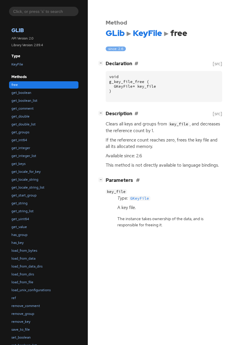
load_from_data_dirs (26, 266)
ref (13, 298)
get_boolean (21, 92)
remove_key (20, 321)
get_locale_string (24, 179)
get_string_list (22, 211)
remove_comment (25, 305)
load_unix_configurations (31, 290)
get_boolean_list (24, 100)
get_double (20, 116)
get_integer (20, 148)
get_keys (18, 163)
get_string (19, 203)
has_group (19, 234)
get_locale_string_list (27, 187)
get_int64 (19, 140)
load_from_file (22, 282)
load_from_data (23, 258)
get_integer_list (23, 155)
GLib (17, 30)
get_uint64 (20, 219)
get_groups (20, 132)
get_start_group (24, 195)
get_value (19, 227)
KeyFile (17, 64)
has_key (17, 242)
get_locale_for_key (26, 171)
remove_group (22, 313)
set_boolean (21, 337)
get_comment (22, 108)
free (14, 84)
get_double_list (23, 124)
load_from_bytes (24, 250)
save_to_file (20, 329)
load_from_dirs (22, 274)
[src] (217, 64)
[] (101, 63)
